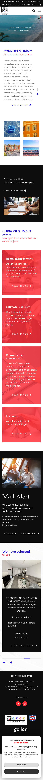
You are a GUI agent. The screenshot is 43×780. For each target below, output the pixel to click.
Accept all (21, 771)
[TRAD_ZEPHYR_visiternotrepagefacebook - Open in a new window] (18, 700)
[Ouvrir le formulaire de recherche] (33, 10)
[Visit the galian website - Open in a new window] (20, 726)
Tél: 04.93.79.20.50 (21, 681)
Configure (21, 765)
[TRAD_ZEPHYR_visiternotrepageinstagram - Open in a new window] (24, 700)
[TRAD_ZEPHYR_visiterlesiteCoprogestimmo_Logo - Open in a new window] (16, 717)
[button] (11, 659)
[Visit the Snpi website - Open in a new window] (32, 715)
